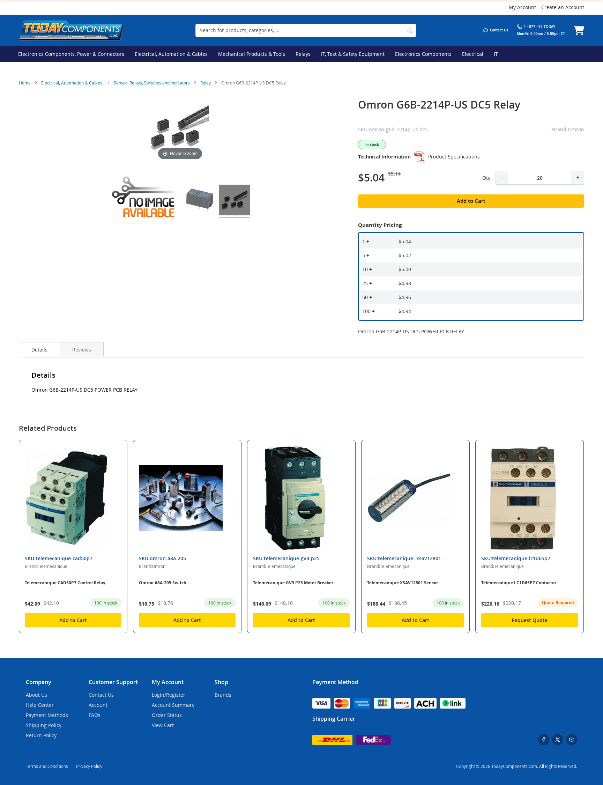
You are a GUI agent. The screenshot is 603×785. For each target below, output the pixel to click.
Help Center (40, 705)
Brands (223, 694)
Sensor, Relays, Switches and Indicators (152, 83)
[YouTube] (571, 739)
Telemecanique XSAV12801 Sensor (402, 583)
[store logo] (71, 30)
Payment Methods (47, 715)
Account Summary (173, 705)
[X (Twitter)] (557, 739)
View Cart (163, 725)
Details (39, 349)
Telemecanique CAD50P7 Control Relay (65, 583)
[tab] (39, 349)
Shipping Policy (43, 725)
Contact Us (101, 694)
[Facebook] (543, 739)
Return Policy (41, 735)
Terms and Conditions (47, 766)
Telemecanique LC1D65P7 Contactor (518, 583)
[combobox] (305, 30)
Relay (205, 83)
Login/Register (168, 694)
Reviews (81, 349)
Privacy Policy (89, 766)
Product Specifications (454, 156)
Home (25, 83)
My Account (522, 7)
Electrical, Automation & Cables (72, 83)
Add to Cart (73, 620)
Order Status (167, 715)
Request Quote (530, 620)
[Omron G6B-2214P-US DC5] (145, 201)
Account (98, 705)
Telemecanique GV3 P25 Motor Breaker (293, 583)
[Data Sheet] (419, 156)
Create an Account (562, 7)
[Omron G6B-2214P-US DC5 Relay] (199, 201)
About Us (36, 694)
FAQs (94, 715)
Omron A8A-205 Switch (162, 583)
